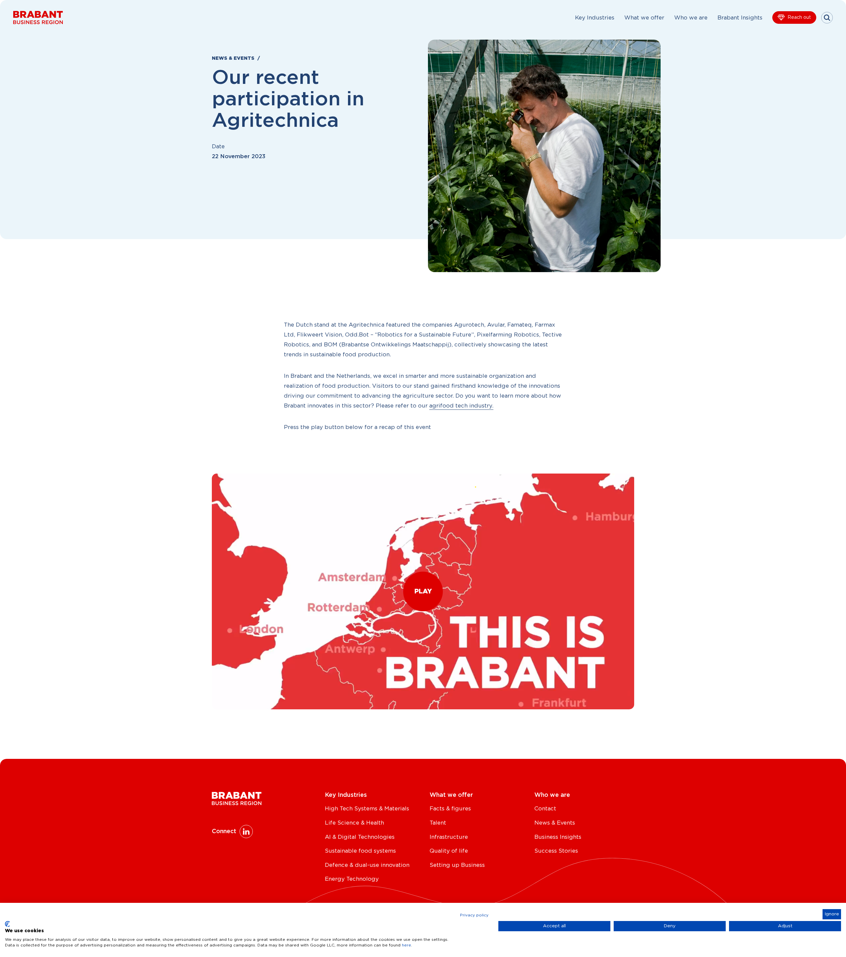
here (406, 945)
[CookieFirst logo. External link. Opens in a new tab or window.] (7, 924)
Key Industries (594, 17)
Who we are (691, 17)
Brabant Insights (739, 17)
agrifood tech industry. (461, 405)
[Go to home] (38, 17)
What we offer (644, 17)
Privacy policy (474, 915)
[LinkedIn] (246, 831)
